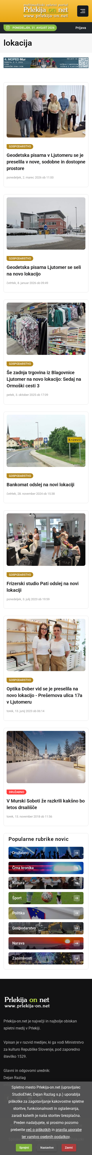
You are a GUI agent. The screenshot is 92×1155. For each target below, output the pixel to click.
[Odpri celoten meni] (82, 11)
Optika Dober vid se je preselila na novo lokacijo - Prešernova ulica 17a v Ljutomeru (44, 695)
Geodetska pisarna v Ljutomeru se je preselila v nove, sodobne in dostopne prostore (46, 161)
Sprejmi (24, 1147)
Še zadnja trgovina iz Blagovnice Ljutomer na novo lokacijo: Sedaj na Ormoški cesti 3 (44, 379)
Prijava (80, 28)
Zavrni (69, 1147)
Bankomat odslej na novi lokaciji (40, 484)
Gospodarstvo (20, 146)
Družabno (16, 792)
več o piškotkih (38, 1129)
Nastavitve (47, 1147)
